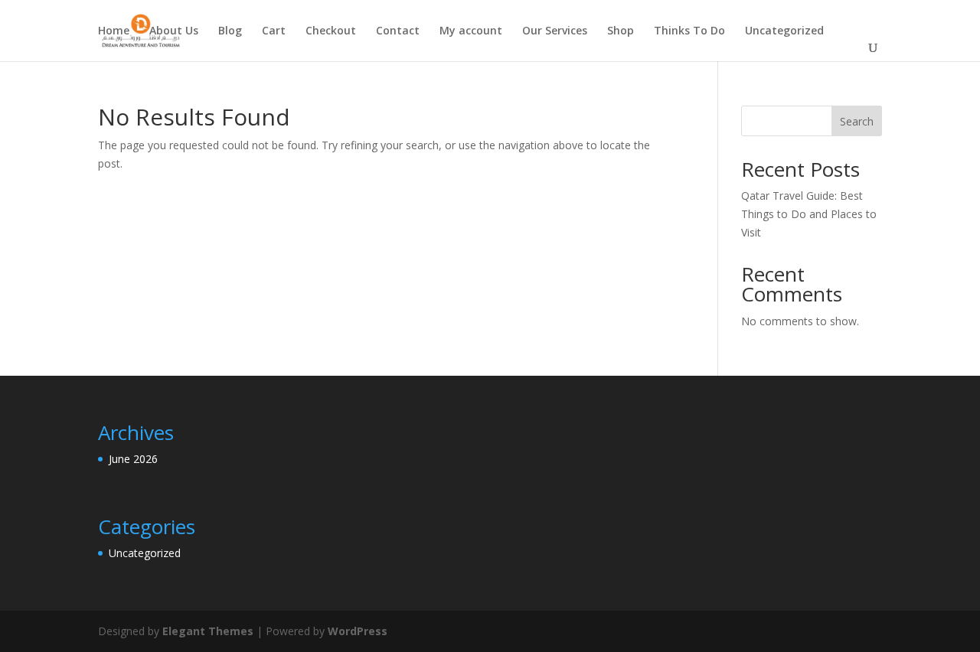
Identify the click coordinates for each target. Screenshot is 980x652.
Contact (398, 31)
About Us (173, 31)
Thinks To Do (689, 31)
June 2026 (133, 459)
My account (470, 31)
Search (857, 121)
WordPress (357, 631)
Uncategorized (784, 31)
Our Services (554, 31)
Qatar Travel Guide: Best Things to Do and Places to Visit (809, 214)
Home (113, 31)
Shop (620, 31)
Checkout (330, 31)
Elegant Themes (207, 631)
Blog (230, 31)
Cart (274, 31)
